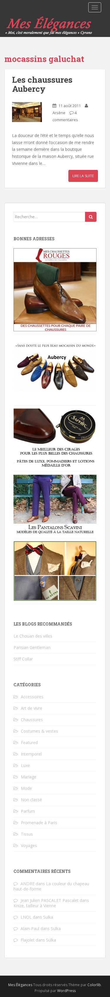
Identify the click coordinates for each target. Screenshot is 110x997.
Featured (29, 742)
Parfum (28, 811)
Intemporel (31, 754)
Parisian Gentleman (31, 647)
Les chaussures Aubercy (42, 84)
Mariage (28, 777)
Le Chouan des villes (32, 636)
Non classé (31, 799)
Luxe (25, 765)
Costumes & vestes (39, 731)
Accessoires (32, 696)
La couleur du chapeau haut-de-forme (51, 886)
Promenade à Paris (39, 822)
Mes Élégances (20, 984)
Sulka (48, 917)
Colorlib (94, 984)
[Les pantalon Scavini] (55, 504)
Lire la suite (83, 175)
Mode (26, 788)
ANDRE (28, 883)
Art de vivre (31, 708)
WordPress (66, 990)
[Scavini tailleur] (55, 570)
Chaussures (32, 719)
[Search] (91, 217)
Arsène (59, 112)
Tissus (27, 834)
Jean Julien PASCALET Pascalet (50, 900)
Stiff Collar (23, 659)
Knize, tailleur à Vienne (34, 905)
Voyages (29, 845)
